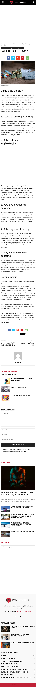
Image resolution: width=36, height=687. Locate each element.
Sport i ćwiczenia (4, 48)
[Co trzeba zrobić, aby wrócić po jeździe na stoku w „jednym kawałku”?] (5, 509)
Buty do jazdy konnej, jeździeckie (17, 48)
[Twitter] (20, 616)
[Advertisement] (18, 23)
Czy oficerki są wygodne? (19, 387)
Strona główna (4, 44)
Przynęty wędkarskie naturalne (12, 661)
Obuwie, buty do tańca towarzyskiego (14, 669)
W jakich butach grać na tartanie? (23, 531)
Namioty (3, 656)
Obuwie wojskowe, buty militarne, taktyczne (16, 677)
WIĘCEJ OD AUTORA (9, 374)
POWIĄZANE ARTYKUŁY (10, 371)
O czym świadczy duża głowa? (20, 395)
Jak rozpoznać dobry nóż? (28, 344)
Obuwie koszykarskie (8, 658)
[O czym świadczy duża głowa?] (5, 398)
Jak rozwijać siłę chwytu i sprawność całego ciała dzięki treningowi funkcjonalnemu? (17, 493)
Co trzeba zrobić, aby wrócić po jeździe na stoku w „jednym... (22, 507)
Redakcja (6, 54)
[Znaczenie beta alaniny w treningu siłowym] (5, 629)
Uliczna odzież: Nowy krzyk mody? (22, 643)
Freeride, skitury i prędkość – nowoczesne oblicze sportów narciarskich (21, 524)
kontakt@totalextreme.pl (24, 611)
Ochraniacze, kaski (7, 675)
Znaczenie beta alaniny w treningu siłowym (23, 626)
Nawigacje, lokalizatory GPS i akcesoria (14, 672)
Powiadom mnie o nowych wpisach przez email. (15, 451)
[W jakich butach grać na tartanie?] (5, 534)
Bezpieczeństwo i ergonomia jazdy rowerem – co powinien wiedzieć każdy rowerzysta (22, 516)
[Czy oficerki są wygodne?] (5, 389)
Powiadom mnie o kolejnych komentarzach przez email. (17, 449)
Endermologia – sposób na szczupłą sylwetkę (20, 635)
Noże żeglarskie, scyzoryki (10, 666)
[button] (33, 2)
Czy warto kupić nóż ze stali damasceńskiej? (9, 344)
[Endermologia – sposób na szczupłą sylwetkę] (5, 637)
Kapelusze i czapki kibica (9, 664)
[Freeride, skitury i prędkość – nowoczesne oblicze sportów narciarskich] (5, 525)
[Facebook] (15, 616)
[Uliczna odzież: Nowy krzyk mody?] (5, 645)
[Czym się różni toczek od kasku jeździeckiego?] (5, 381)
